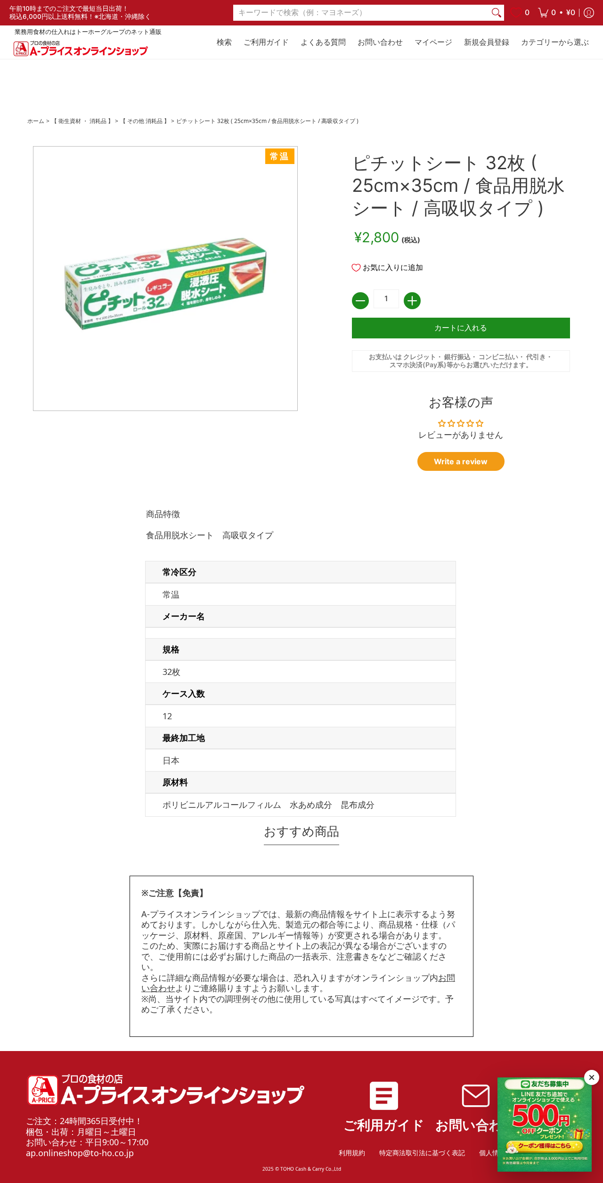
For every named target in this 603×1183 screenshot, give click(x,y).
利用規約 (352, 1152)
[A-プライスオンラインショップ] (80, 48)
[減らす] (360, 300)
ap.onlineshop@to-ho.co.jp (80, 1152)
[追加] (412, 300)
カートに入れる (460, 327)
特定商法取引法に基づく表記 (422, 1152)
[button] (556, 12)
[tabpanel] (301, 664)
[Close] (591, 1077)
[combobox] (361, 13)
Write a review (461, 461)
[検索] (496, 13)
